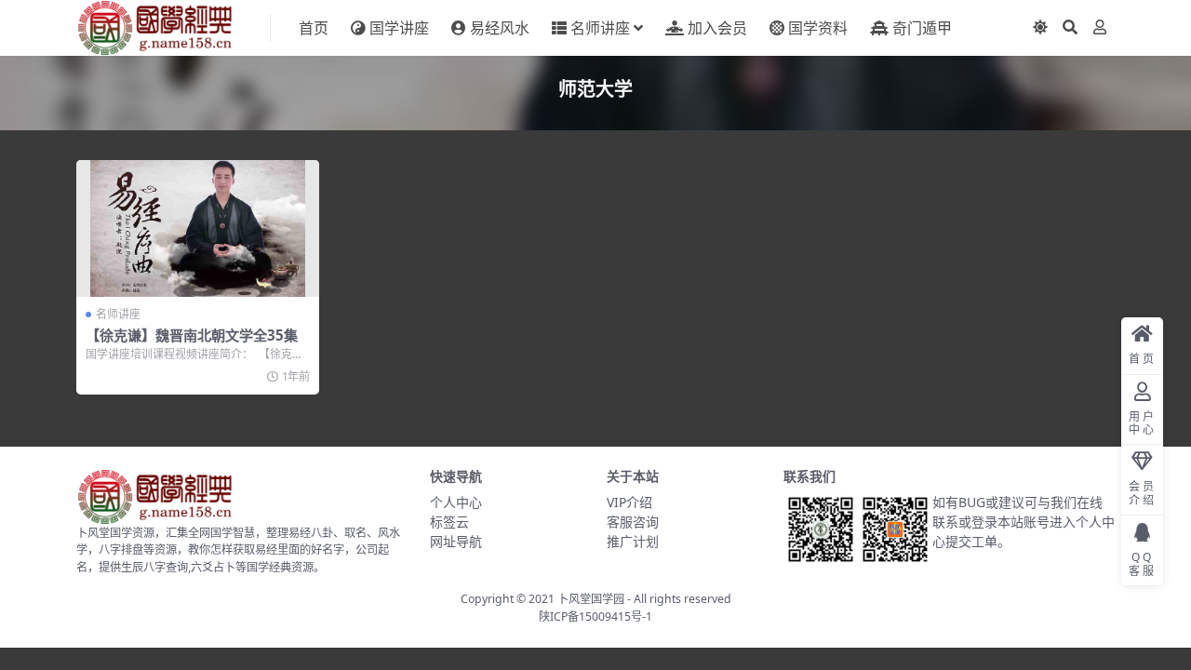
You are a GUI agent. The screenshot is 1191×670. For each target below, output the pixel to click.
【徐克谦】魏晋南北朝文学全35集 (192, 335)
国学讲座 (399, 28)
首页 (313, 28)
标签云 (449, 521)
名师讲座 (600, 28)
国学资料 (818, 28)
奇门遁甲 (922, 28)
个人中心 (456, 502)
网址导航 (456, 541)
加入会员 (717, 28)
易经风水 (499, 28)
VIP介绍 (629, 502)
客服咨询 (633, 521)
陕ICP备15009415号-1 (595, 616)
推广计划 (633, 541)
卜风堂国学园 (590, 599)
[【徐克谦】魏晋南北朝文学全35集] (197, 228)
